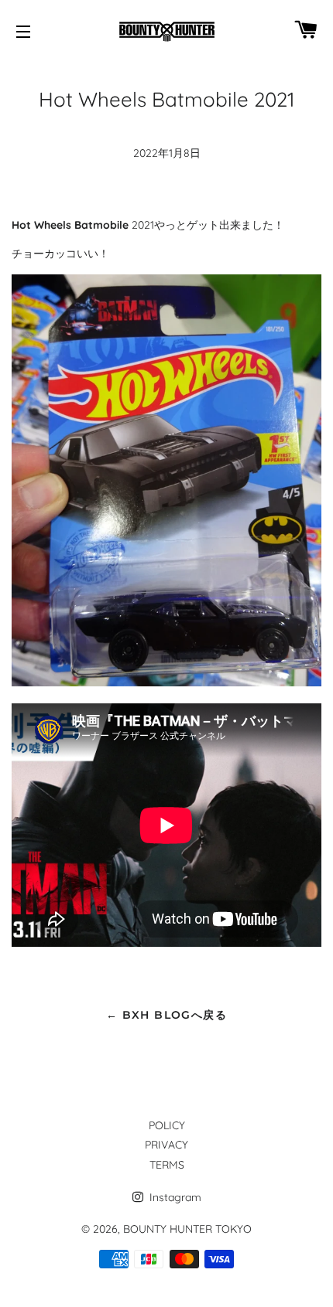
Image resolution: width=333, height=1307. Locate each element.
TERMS (166, 1165)
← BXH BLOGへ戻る (166, 1015)
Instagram (173, 1197)
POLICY (167, 1125)
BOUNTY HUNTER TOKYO (187, 1229)
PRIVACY (166, 1145)
